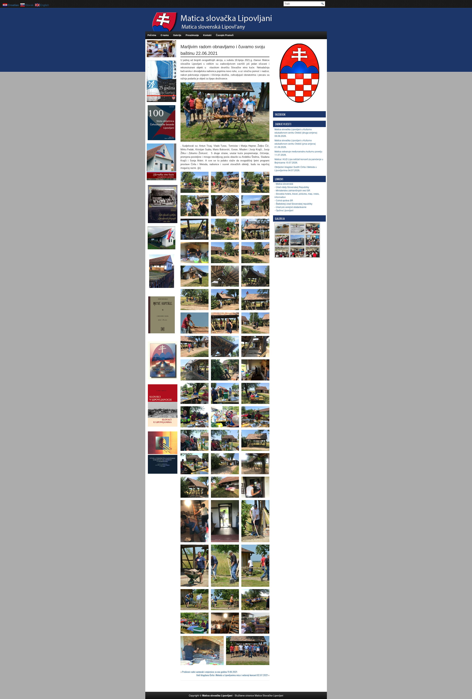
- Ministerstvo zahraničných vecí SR (292, 190)
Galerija (177, 35)
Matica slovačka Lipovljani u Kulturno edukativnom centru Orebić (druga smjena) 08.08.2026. (296, 132)
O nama (165, 35)
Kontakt (207, 35)
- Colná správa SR (284, 200)
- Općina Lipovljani (284, 210)
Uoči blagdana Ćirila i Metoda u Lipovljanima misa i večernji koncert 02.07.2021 (232, 675)
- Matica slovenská (284, 183)
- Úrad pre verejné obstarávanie (290, 206)
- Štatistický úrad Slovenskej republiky (293, 203)
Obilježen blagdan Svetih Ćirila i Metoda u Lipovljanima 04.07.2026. (296, 168)
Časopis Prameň (224, 35)
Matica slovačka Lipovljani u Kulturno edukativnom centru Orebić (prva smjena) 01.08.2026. (295, 143)
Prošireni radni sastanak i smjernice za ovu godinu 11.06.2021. (210, 671)
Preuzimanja (192, 35)
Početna (152, 35)
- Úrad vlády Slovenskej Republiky (292, 187)
